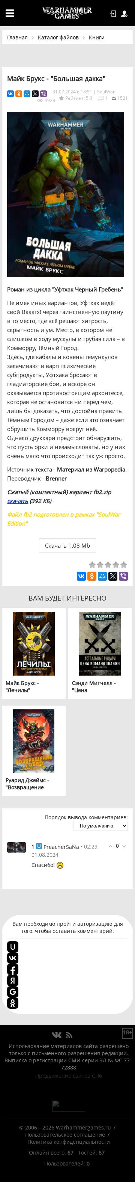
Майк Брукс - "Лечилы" (22, 686)
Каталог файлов (58, 37)
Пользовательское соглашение (65, 1134)
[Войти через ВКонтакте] (12, 958)
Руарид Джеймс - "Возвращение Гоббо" (27, 787)
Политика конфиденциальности (68, 1141)
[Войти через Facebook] (12, 969)
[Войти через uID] (12, 946)
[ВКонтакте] (10, 93)
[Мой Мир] (27, 93)
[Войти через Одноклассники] (12, 1003)
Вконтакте (57, 1035)
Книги (97, 37)
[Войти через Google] (12, 991)
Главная (17, 37)
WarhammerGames (67, 13)
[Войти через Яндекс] (12, 980)
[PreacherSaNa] (16, 846)
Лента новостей (69, 1035)
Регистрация (125, 14)
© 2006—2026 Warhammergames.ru (65, 1127)
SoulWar (106, 92)
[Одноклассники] (18, 93)
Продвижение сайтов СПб (68, 1075)
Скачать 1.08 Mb (67, 545)
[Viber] (43, 93)
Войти (114, 14)
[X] (35, 93)
